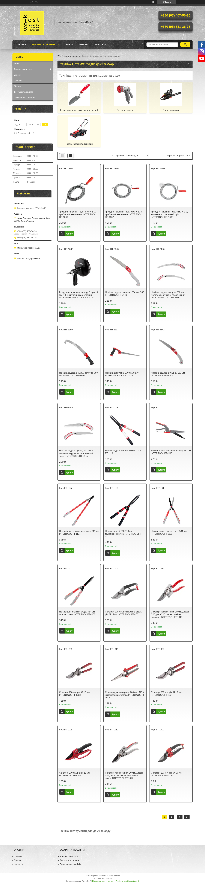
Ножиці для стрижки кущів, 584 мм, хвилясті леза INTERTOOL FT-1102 (77, 613)
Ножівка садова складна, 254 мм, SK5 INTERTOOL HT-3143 (124, 293)
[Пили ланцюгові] (171, 94)
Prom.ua (116, 876)
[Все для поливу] (125, 94)
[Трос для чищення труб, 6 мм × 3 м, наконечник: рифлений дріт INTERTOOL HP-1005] (171, 190)
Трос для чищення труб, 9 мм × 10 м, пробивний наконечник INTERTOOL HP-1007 (124, 214)
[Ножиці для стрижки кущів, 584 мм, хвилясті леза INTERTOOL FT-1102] (79, 590)
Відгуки (17, 86)
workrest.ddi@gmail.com (28, 258)
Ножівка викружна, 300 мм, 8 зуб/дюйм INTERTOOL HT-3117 (122, 374)
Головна (20, 44)
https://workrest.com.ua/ (28, 248)
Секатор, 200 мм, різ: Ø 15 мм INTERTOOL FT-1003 (74, 693)
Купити (69, 233)
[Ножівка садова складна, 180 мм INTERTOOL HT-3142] (171, 351)
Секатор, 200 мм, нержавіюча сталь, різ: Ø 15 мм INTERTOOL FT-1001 (123, 613)
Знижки (68, 44)
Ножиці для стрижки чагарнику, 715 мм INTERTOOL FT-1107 (79, 532)
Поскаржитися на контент (103, 881)
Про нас (84, 44)
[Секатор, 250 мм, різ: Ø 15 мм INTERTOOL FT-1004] (171, 671)
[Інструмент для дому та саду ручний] (79, 94)
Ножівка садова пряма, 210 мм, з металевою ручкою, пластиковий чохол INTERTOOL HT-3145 (76, 453)
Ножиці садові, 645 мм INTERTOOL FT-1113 (123, 452)
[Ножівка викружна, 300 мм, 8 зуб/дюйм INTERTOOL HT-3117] (125, 351)
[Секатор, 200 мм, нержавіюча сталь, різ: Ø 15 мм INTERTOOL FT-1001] (125, 590)
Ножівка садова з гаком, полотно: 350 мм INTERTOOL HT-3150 (78, 374)
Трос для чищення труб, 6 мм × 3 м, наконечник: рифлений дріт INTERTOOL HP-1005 (169, 214)
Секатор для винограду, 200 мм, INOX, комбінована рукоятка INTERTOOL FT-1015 (125, 695)
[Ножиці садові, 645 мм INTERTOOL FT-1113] (125, 429)
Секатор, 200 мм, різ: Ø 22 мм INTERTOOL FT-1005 (74, 774)
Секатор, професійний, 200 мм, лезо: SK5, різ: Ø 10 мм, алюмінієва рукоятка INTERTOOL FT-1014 (170, 614)
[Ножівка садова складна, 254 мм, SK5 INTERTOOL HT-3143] (125, 271)
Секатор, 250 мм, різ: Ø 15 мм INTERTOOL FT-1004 (166, 693)
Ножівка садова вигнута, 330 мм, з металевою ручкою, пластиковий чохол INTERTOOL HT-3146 (168, 295)
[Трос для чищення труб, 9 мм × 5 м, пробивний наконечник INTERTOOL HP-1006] (79, 190)
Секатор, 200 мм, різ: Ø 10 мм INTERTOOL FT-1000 (166, 774)
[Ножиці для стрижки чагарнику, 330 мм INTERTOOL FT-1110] (171, 429)
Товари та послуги (43, 44)
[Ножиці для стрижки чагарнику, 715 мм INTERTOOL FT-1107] (79, 510)
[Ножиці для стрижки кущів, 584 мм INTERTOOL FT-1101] (171, 510)
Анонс (17, 63)
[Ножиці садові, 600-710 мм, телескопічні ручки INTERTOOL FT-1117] (125, 510)
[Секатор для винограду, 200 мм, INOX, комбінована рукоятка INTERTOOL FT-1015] (125, 671)
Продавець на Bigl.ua (102, 878)
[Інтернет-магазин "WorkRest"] (31, 22)
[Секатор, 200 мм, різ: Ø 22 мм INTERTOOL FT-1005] (79, 751)
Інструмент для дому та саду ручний (79, 110)
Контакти (100, 44)
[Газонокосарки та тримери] (79, 128)
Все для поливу (125, 110)
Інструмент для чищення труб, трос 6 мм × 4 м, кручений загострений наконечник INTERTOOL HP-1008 (78, 295)
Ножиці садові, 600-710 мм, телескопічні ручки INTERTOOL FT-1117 (123, 534)
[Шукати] (185, 44)
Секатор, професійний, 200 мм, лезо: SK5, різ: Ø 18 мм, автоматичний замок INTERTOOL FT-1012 (124, 775)
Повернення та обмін (24, 97)
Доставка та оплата (23, 92)
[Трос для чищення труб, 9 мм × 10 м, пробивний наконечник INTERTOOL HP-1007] (125, 190)
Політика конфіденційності (127, 881)
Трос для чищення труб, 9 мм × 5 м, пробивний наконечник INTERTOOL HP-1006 (77, 214)
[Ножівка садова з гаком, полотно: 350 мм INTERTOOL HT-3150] (79, 351)
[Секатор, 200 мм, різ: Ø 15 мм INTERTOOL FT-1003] (79, 671)
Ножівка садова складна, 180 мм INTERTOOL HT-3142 (168, 374)
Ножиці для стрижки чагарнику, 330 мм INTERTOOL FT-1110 (171, 452)
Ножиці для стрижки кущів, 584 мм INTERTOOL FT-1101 (169, 532)
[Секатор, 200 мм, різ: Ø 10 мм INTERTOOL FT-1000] (171, 751)
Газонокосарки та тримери (79, 144)
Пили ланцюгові (171, 110)
